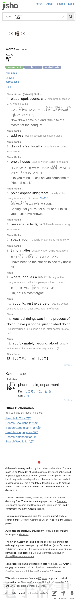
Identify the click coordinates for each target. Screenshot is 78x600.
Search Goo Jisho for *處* (21, 423)
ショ (26, 396)
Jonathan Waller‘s (39, 593)
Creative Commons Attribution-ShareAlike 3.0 (44, 582)
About (49, 3)
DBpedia (42, 578)
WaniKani (23, 534)
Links (8, 87)
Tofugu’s (48, 530)
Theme (61, 3)
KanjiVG (57, 563)
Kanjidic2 (37, 497)
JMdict (27, 497)
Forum (39, 3)
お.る (48, 391)
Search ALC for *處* (18, 418)
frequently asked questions (25, 479)
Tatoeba (46, 516)
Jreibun (68, 519)
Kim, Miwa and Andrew (49, 468)
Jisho (10, 6)
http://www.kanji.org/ (38, 549)
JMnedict (48, 497)
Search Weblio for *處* (19, 441)
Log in (71, 3)
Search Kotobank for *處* (21, 437)
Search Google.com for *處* (23, 428)
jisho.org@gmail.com (19, 475)
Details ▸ (67, 364)
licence (40, 508)
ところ (29, 391)
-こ (39, 391)
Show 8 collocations (12, 79)
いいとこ (44, 198)
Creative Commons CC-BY (34, 519)
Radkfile (62, 497)
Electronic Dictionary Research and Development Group (36, 503)
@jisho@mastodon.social (45, 472)
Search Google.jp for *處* (21, 432)
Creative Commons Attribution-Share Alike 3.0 (29, 571)
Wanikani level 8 (52, 67)
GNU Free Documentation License (27, 585)
